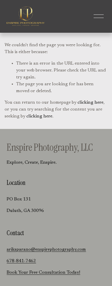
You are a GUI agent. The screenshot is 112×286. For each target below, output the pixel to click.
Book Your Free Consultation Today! (43, 272)
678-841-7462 (21, 261)
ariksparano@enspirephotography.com (46, 249)
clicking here (90, 102)
